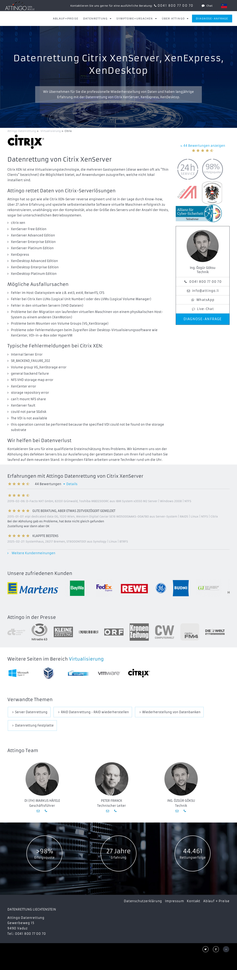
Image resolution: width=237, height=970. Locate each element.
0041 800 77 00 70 (175, 5)
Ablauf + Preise (216, 901)
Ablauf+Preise (65, 18)
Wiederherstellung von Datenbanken (171, 712)
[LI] (224, 6)
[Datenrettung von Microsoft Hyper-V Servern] (19, 673)
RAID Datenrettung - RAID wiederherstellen (95, 712)
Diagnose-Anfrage (212, 18)
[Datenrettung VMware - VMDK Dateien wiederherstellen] (109, 673)
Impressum (174, 901)
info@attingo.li (205, 291)
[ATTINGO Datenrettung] (19, 5)
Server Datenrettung (31, 712)
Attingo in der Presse (31, 617)
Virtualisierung (86, 659)
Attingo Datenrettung (22, 131)
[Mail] (38, 811)
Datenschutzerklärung (143, 901)
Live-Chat (205, 309)
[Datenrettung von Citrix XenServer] (139, 673)
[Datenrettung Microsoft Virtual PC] (79, 673)
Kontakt (193, 901)
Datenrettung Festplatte (34, 725)
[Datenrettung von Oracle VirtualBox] (49, 673)
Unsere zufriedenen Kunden (39, 573)
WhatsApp (205, 300)
